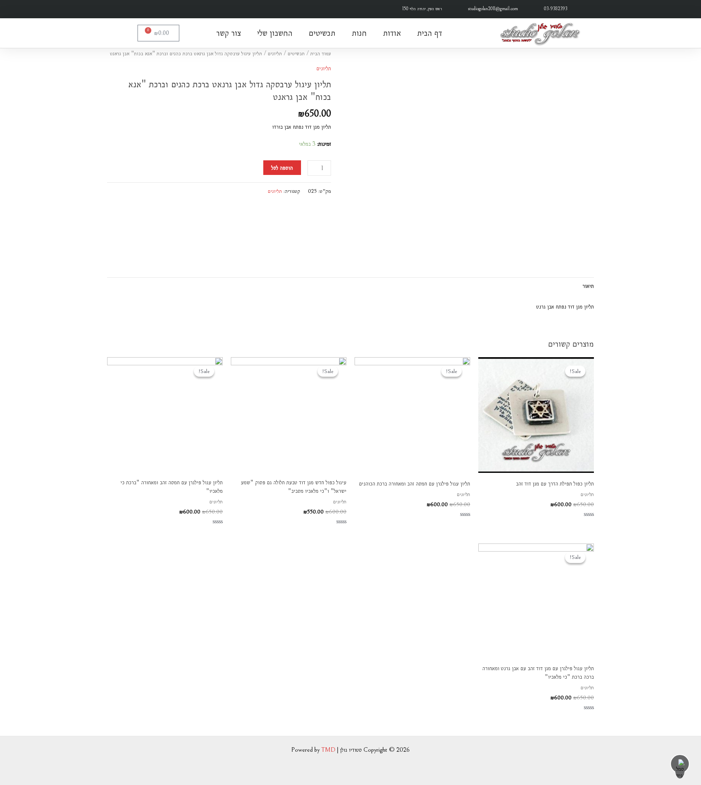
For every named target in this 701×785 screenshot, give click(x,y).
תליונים (275, 53)
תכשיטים (322, 33)
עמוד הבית (320, 53)
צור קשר (228, 33)
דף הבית (429, 33)
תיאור (588, 285)
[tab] (588, 285)
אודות (392, 33)
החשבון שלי (274, 33)
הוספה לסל (282, 167)
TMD (328, 749)
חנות (359, 33)
